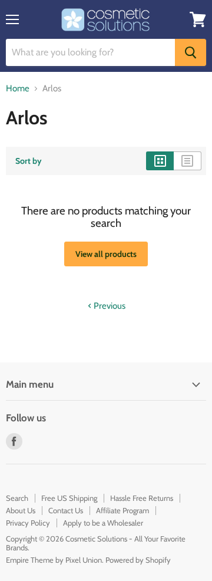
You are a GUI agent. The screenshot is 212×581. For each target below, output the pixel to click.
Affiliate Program (122, 510)
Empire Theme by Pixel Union (54, 560)
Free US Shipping (69, 498)
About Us (20, 510)
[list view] (187, 160)
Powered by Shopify (138, 560)
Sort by (28, 161)
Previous (108, 306)
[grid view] (160, 160)
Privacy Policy (28, 522)
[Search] (190, 52)
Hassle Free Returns (141, 498)
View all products (106, 254)
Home (17, 89)
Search (17, 498)
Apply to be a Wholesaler (103, 522)
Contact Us (65, 510)
